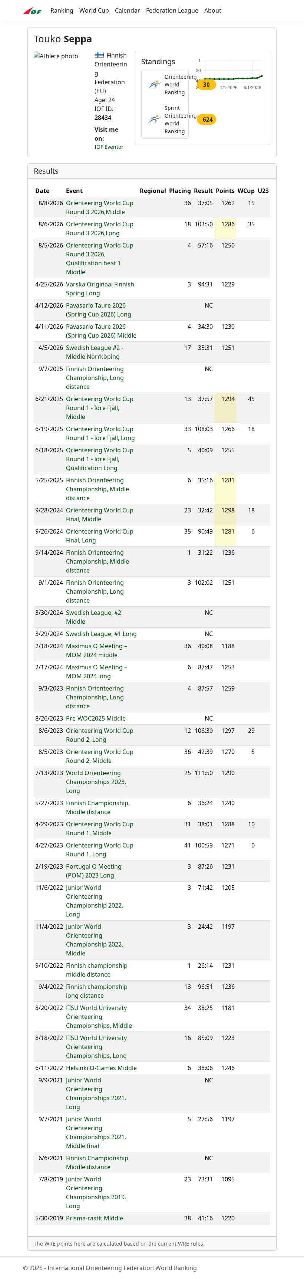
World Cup (94, 10)
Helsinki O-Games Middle (101, 1068)
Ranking (61, 10)
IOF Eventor (109, 146)
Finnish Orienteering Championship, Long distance (95, 378)
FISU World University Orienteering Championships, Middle (99, 1017)
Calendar (127, 10)
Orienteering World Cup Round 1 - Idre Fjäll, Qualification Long (99, 459)
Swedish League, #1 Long (101, 634)
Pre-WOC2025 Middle (96, 718)
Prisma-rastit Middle (94, 1218)
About (212, 10)
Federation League (172, 10)
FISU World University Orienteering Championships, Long (96, 1047)
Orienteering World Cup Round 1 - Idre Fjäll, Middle (99, 408)
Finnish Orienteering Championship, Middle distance (97, 489)
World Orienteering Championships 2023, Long (96, 782)
